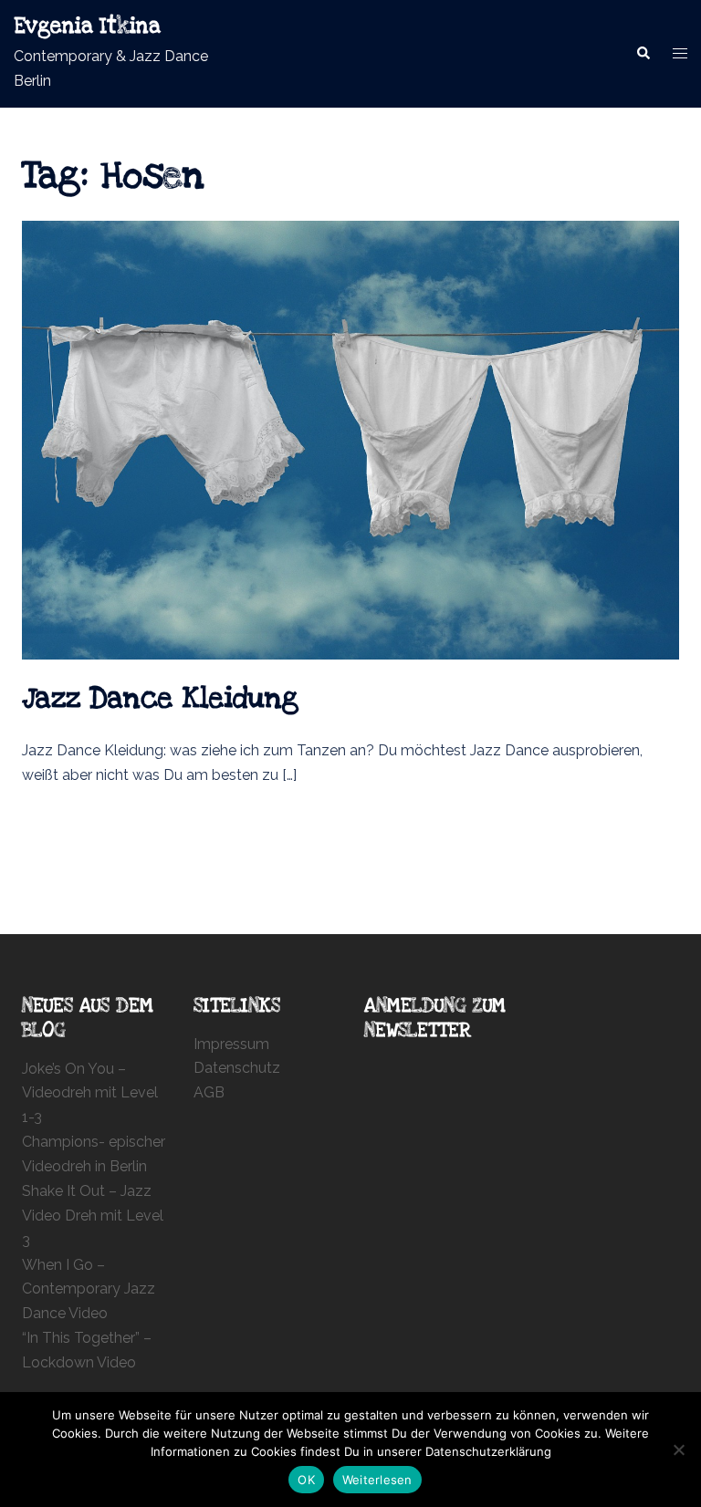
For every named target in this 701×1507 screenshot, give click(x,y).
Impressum (231, 1044)
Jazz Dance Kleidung (160, 698)
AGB (209, 1092)
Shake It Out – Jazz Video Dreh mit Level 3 (92, 1215)
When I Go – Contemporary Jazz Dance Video (88, 1289)
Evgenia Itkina (87, 26)
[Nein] (678, 1449)
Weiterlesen (377, 1479)
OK (306, 1479)
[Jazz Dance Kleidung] (350, 439)
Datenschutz (237, 1067)
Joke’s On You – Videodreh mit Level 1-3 (90, 1093)
